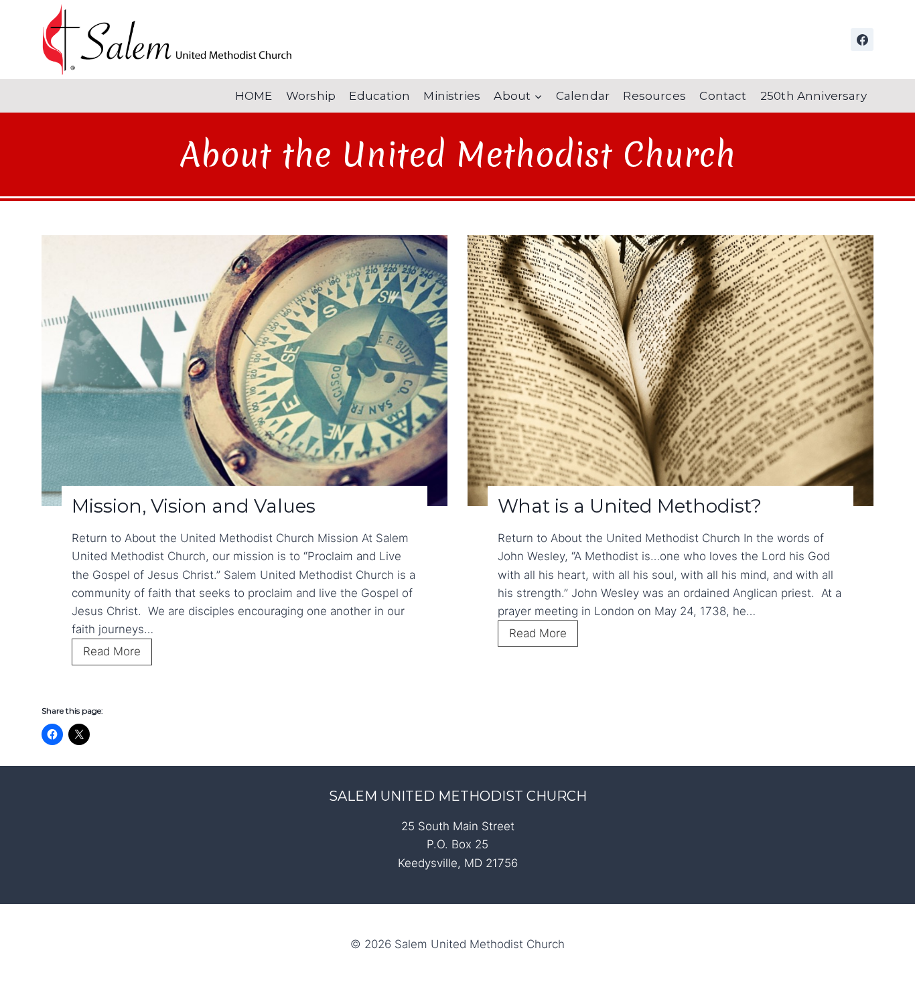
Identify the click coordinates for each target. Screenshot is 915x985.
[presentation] (244, 370)
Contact (722, 96)
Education (379, 96)
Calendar (583, 96)
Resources (654, 96)
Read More (117, 654)
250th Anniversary (813, 96)
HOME (254, 96)
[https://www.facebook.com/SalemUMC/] (862, 39)
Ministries (451, 96)
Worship (311, 96)
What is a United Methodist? (630, 506)
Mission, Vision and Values (193, 506)
